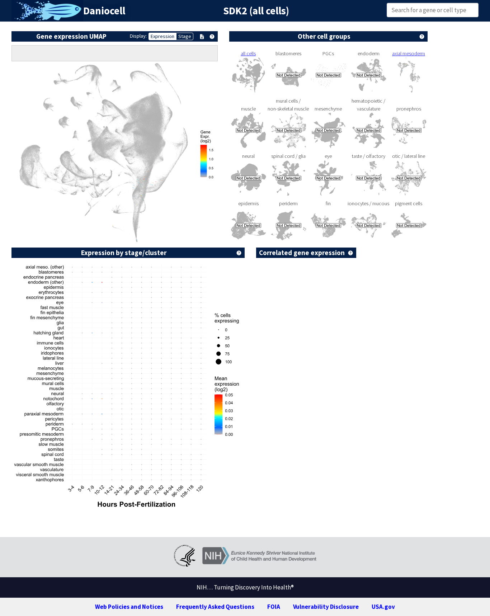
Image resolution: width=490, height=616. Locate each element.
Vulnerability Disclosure (326, 607)
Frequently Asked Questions (215, 607)
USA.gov (383, 607)
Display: (138, 36)
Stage (184, 36)
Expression (162, 36)
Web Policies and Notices (129, 607)
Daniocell (104, 10)
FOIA (273, 607)
